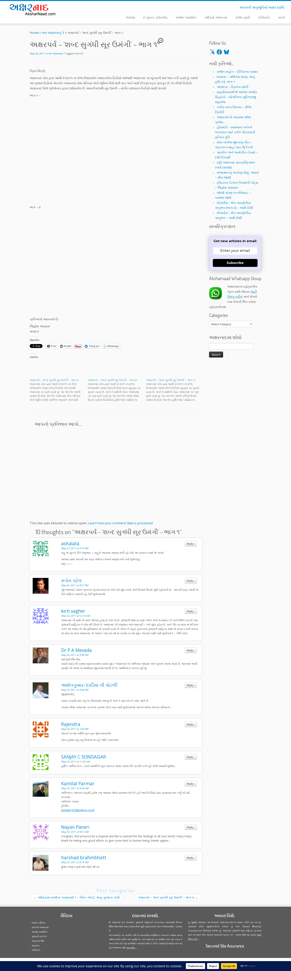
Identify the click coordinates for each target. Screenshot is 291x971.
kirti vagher (73, 611)
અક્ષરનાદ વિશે (38, 940)
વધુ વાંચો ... (132, 947)
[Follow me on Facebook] (82, 8)
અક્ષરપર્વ (78, 53)
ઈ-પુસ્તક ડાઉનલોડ (155, 17)
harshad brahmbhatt (83, 857)
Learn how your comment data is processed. (120, 523)
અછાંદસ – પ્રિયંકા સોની (232, 87)
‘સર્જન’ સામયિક (186, 17)
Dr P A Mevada (76, 650)
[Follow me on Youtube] (87, 8)
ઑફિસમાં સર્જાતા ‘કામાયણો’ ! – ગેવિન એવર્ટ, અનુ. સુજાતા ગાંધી (77, 897)
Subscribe (235, 263)
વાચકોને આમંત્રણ (40, 927)
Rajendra (70, 724)
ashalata (70, 543)
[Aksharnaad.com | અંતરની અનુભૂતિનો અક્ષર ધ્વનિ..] (33, 9)
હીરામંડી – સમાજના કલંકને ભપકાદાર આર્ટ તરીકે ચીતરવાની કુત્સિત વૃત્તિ (235, 132)
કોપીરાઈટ (264, 17)
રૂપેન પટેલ (71, 580)
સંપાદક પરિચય (38, 922)
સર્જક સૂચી (242, 17)
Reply (191, 543)
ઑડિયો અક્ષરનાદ (215, 17)
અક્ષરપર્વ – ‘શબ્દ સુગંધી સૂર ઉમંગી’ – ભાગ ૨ (168, 897)
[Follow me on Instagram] (85, 8)
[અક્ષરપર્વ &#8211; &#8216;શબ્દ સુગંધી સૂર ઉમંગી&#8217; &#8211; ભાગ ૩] (175, 390)
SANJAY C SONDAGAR (83, 757)
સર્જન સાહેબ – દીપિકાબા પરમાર (237, 71)
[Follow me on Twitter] (80, 8)
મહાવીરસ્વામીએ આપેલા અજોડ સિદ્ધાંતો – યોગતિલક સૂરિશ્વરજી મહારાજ (236, 97)
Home (130, 17)
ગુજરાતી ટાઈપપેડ (39, 936)
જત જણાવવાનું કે (53, 32)
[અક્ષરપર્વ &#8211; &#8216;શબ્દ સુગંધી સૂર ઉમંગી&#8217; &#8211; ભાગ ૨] (59, 390)
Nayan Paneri (75, 827)
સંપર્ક (281, 17)
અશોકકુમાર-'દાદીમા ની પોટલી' (89, 685)
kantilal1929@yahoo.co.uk (77, 810)
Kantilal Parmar (77, 783)
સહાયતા (35, 945)
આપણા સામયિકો (39, 931)
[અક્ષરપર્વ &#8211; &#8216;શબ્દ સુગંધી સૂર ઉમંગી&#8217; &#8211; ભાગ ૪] (117, 390)
